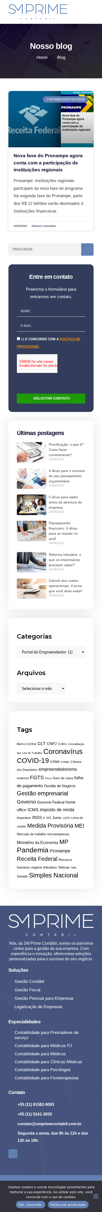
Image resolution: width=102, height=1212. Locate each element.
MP (63, 842)
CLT (41, 743)
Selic (73, 867)
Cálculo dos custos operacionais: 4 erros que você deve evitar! (65, 586)
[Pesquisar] (87, 249)
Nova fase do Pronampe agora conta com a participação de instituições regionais (48, 163)
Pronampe (60, 850)
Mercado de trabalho (31, 834)
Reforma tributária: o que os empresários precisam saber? (65, 560)
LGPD (66, 817)
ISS (48, 818)
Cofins (62, 744)
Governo (26, 802)
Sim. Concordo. (30, 1205)
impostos (24, 818)
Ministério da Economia (37, 842)
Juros (56, 817)
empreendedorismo (58, 769)
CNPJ (52, 744)
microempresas (58, 834)
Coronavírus (63, 751)
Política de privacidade (68, 1205)
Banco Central (26, 744)
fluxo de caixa (63, 778)
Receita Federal (37, 859)
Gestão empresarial (42, 793)
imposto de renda (57, 809)
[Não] (95, 1196)
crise (54, 761)
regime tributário (44, 867)
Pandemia (33, 850)
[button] (89, 9)
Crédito (65, 761)
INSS (37, 817)
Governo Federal (50, 802)
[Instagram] (12, 1153)
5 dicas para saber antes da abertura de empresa (65, 502)
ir (44, 818)
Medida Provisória (50, 825)
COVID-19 (33, 760)
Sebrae (64, 867)
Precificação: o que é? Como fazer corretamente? (66, 449)
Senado (22, 876)
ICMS (33, 809)
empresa (23, 778)
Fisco (48, 778)
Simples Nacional (53, 875)
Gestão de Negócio (59, 786)
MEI (79, 826)
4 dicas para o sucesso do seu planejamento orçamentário (67, 476)
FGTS (37, 777)
